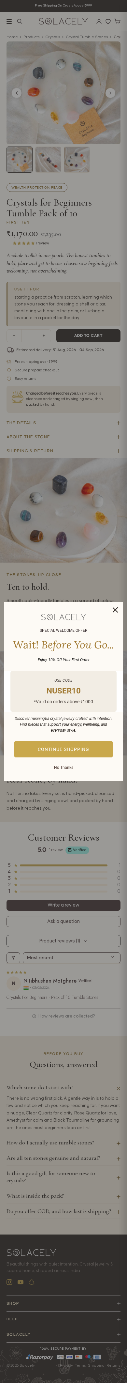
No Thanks (63, 767)
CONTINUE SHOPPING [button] (63, 749)
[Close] (115, 610)
